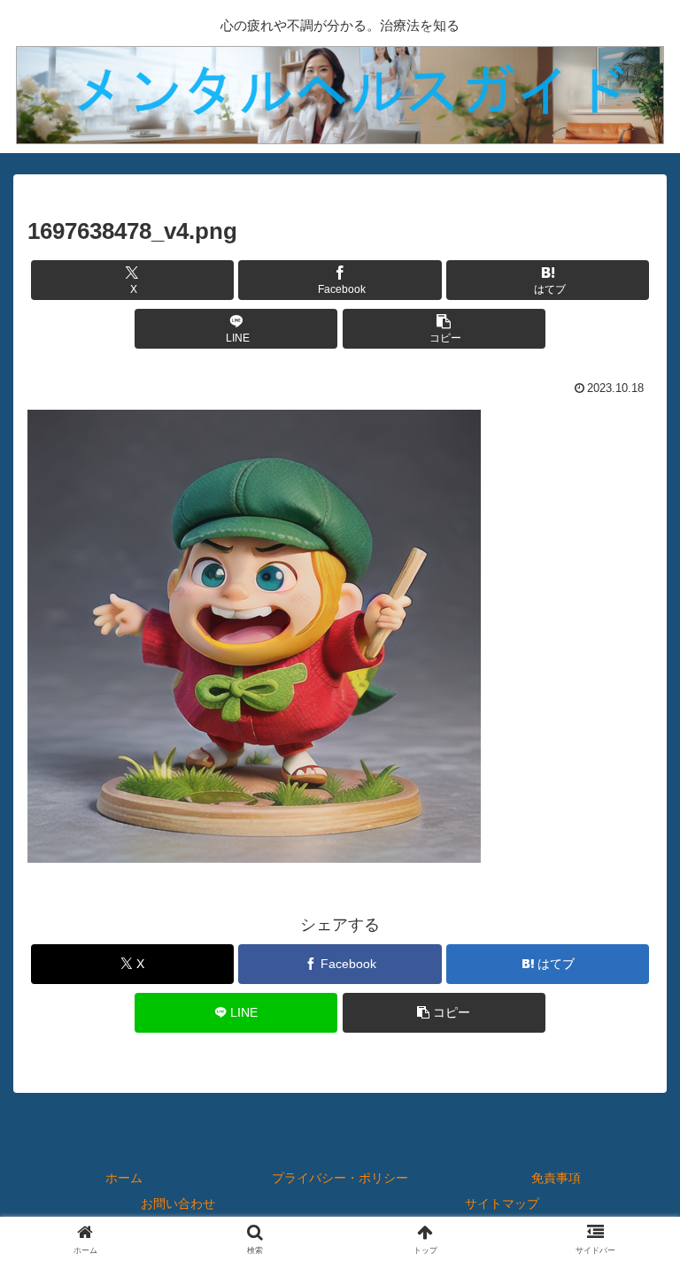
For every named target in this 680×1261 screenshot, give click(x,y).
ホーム (124, 1178)
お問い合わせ (178, 1203)
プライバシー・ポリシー (340, 1178)
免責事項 (556, 1178)
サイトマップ (502, 1203)
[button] (444, 329)
